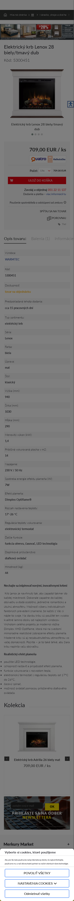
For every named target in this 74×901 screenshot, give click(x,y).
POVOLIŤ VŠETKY (37, 873)
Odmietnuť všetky (37, 893)
